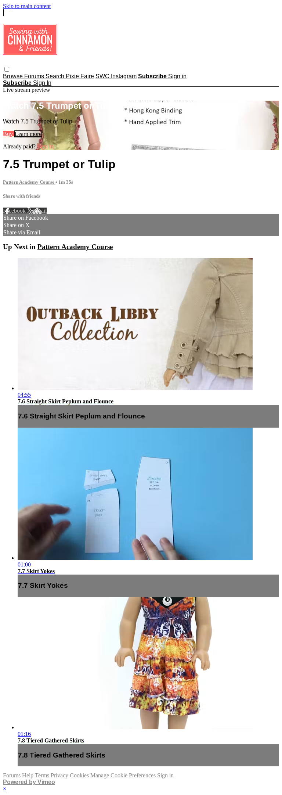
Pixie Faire (80, 76)
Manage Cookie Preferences (123, 775)
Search (56, 76)
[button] (6, 69)
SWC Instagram (116, 76)
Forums (35, 76)
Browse (13, 76)
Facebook (15, 211)
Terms (43, 775)
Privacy (60, 775)
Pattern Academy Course (29, 182)
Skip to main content (27, 6)
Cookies (80, 775)
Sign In (42, 83)
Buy (8, 134)
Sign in (177, 76)
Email (40, 211)
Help (28, 775)
